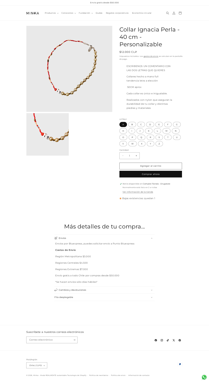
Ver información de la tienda (138, 192)
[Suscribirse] (74, 340)
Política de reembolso (98, 375)
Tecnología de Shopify (76, 375)
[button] (51, 13)
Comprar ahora (151, 174)
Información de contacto (139, 375)
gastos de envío (151, 56)
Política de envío (118, 375)
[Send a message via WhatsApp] (204, 377)
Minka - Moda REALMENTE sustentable (50, 375)
